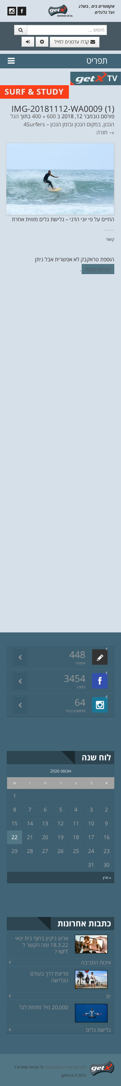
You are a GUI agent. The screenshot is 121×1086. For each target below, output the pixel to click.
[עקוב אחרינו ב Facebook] (21, 11)
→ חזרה (105, 132)
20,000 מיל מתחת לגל (43, 1007)
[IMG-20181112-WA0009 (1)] (60, 178)
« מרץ (107, 877)
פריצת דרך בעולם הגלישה (49, 977)
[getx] (60, 10)
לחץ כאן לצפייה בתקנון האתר (65, 1066)
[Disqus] (60, 372)
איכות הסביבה (96, 962)
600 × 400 (44, 116)
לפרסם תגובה (98, 269)
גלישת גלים (98, 1029)
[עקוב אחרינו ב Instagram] (11, 11)
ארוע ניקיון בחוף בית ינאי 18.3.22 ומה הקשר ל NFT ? (41, 944)
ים (108, 996)
